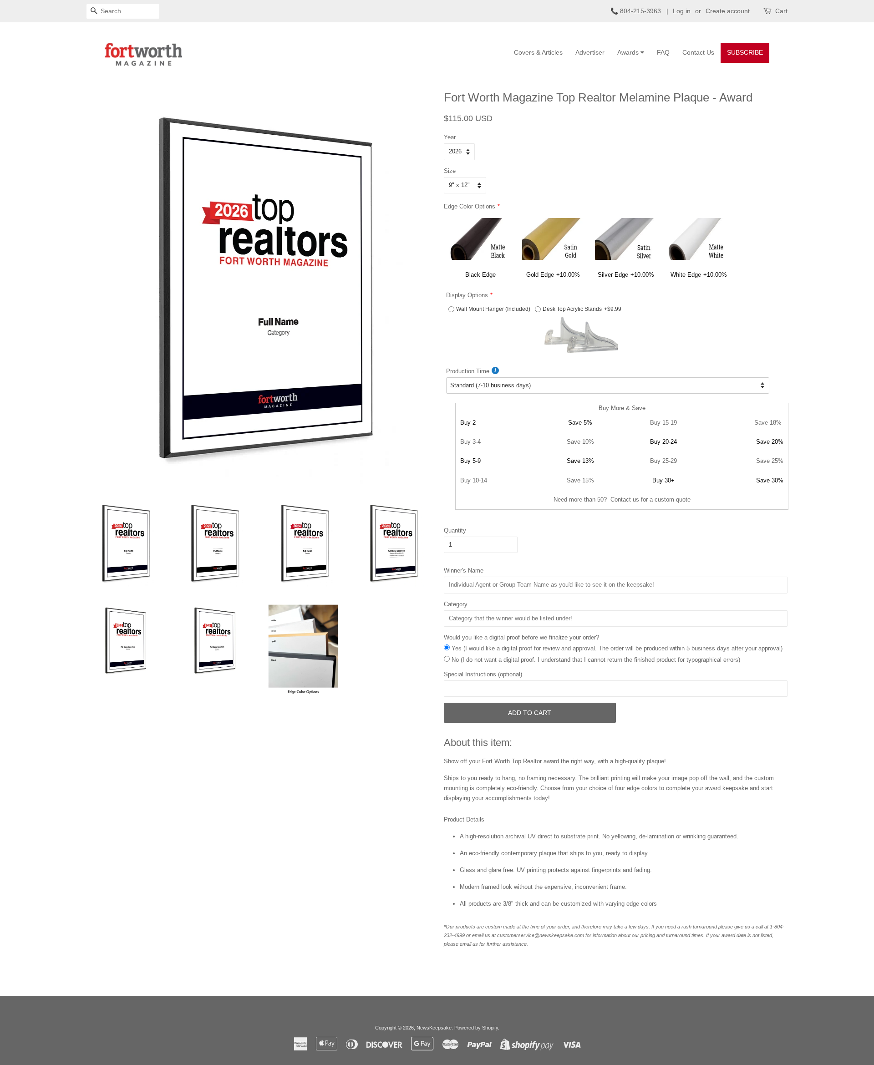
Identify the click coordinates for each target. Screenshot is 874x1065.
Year (450, 137)
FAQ (663, 52)
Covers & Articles (538, 52)
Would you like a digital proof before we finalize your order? (521, 637)
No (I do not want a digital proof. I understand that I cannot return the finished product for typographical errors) (596, 659)
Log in (682, 11)
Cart (781, 11)
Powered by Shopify (476, 1027)
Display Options (467, 295)
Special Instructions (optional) (483, 674)
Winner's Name (463, 570)
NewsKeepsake (434, 1027)
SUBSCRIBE (745, 52)
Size (450, 170)
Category (455, 604)
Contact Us (698, 52)
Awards (628, 52)
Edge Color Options (469, 206)
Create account (728, 11)
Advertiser (590, 52)
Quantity (455, 530)
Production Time (467, 371)
